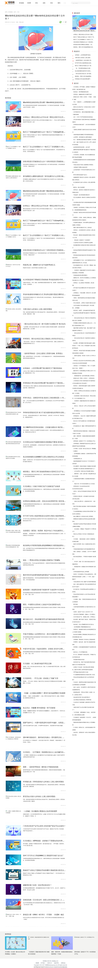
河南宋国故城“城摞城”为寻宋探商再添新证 (83, 134)
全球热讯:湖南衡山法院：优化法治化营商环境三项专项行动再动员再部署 (44, 501)
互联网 (29, 3)
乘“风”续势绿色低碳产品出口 (80, 174)
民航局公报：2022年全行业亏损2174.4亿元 (39, 265)
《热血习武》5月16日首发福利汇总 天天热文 (84, 483)
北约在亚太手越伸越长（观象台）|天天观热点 (84, 614)
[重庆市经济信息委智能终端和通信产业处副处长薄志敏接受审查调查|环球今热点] (13, 579)
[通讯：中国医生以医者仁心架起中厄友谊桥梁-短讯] (13, 608)
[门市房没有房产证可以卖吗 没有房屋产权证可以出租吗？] (13, 830)
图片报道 (75, 604)
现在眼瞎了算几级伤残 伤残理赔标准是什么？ (84, 468)
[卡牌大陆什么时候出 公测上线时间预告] (13, 313)
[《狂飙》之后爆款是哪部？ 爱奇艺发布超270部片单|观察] (13, 697)
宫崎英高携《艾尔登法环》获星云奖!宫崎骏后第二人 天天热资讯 (44, 900)
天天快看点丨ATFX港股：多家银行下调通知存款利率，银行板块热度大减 (44, 841)
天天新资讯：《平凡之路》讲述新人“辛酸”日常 (40, 678)
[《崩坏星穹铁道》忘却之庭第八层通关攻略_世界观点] (13, 357)
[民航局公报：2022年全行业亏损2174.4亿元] (13, 269)
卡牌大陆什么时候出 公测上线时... (83, 57)
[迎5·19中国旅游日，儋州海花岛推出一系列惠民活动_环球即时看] (13, 741)
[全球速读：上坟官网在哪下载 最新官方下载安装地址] (13, 372)
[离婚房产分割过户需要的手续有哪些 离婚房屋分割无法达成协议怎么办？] (13, 874)
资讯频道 (21, 3)
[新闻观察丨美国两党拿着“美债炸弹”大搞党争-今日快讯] (13, 594)
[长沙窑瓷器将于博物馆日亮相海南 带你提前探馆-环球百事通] (13, 284)
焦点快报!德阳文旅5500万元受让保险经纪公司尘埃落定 (43, 457)
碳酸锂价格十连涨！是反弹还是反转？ (37, 885)
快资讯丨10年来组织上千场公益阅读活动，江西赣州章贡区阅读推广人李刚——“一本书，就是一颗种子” (84, 576)
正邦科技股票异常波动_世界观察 (81, 571)
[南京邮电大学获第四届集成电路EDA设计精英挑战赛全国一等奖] (13, 549)
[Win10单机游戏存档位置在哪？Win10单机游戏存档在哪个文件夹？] (13, 106)
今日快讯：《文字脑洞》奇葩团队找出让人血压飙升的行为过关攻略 (44, 752)
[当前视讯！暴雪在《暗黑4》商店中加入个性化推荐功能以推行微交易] (13, 535)
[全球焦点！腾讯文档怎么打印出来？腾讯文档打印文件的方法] (13, 121)
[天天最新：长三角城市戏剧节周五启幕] (13, 668)
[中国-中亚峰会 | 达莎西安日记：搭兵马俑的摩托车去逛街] (13, 638)
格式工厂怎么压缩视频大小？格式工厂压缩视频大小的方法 (44, 147)
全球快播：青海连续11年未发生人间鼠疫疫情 (84, 639)
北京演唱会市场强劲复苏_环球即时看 (82, 699)
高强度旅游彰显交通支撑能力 (80, 275)
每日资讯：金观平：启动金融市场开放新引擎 (84, 310)
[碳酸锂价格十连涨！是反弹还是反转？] (13, 889)
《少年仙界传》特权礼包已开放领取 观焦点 (83, 471)
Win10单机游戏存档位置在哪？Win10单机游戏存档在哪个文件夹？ (44, 102)
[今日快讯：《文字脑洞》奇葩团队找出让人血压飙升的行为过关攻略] (13, 756)
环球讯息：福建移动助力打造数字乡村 (82, 94)
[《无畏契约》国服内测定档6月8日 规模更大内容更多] (39, 943)
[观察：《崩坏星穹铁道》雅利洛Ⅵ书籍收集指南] (13, 771)
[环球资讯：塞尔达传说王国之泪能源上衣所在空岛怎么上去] (13, 343)
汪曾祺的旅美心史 (77, 458)
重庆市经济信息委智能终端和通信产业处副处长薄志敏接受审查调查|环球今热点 (44, 575)
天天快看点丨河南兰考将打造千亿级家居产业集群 (41, 486)
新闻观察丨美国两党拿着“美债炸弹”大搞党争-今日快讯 (43, 590)
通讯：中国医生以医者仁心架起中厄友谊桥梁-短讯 (42, 604)
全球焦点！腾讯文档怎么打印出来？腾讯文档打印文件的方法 (44, 117)
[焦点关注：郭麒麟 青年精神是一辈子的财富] (13, 712)
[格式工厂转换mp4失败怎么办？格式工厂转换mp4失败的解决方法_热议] (13, 136)
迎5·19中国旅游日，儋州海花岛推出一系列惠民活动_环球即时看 (44, 737)
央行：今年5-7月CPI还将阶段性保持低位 (83, 117)
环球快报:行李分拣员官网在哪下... (83, 79)
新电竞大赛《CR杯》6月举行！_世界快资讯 (83, 378)
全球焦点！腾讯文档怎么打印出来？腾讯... (83, 34)
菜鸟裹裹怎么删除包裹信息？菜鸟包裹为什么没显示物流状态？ (44, 176)
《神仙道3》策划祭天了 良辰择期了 (81, 240)
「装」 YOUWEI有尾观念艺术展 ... (83, 68)
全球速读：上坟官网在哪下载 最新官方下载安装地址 (42, 368)
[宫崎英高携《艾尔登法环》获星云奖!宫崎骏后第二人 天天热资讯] (13, 904)
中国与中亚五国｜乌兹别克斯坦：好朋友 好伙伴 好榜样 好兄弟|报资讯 (44, 649)
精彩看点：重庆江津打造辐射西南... (83, 76)
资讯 (36, 3)
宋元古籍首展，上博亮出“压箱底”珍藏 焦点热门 (84, 303)
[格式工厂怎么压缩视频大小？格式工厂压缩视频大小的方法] (13, 151)
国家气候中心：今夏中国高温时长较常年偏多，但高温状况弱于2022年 (44, 722)
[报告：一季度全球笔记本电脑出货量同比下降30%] (13, 564)
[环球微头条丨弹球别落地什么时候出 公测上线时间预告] (13, 786)
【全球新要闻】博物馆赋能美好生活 (82, 627)
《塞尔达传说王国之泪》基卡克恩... (83, 73)
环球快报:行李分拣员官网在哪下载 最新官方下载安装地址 (44, 383)
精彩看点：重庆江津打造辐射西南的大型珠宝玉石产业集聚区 (44, 471)
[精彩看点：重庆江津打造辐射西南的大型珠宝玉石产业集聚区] (13, 476)
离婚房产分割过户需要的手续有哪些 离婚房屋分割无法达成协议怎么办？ (44, 870)
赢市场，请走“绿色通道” (79, 187)
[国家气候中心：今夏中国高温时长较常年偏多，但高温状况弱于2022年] (13, 727)
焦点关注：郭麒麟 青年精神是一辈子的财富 (39, 708)
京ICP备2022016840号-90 (40, 967)
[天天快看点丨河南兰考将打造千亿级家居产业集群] (13, 490)
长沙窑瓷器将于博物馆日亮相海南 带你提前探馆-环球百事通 (44, 279)
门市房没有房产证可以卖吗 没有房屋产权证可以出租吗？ (44, 826)
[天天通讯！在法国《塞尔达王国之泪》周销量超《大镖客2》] (16, 943)
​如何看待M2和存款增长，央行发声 (81, 147)
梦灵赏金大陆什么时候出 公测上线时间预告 (39, 796)
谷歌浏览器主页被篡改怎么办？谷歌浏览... (83, 42)
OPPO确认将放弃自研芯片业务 (80, 672)
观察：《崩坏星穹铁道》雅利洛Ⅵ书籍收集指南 (40, 767)
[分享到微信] (60, 22)
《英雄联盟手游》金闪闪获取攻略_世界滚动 (83, 375)
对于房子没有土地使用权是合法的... (83, 63)
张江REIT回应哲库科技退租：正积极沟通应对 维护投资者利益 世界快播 (44, 427)
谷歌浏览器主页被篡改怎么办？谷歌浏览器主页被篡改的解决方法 (44, 161)
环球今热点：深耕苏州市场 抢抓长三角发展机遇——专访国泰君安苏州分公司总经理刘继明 (44, 398)
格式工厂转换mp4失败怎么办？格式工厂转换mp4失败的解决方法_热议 (44, 132)
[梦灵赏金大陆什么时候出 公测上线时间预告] (13, 800)
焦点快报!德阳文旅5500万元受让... (83, 71)
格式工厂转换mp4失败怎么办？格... (83, 65)
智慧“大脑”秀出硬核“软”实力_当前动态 (82, 227)
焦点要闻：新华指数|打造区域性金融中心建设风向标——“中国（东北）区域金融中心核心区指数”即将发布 (83, 345)
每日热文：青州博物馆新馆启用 (80, 92)
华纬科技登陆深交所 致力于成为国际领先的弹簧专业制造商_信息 (44, 412)
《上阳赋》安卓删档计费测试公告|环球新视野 (40, 811)
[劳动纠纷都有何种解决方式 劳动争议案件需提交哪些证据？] (13, 298)
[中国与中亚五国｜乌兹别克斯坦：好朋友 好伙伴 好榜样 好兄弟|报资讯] (13, 653)
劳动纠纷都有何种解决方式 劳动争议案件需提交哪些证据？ (44, 294)
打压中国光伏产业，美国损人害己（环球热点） (84, 617)
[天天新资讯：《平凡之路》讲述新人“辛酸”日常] (13, 682)
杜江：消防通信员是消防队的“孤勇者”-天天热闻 (84, 139)
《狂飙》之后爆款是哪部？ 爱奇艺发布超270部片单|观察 (44, 693)
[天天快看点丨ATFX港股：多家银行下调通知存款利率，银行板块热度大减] (13, 845)
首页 (6, 12)
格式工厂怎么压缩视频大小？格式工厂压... (83, 39)
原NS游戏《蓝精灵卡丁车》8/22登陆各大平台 (84, 441)
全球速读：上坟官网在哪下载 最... (83, 55)
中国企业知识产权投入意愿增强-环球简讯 (83, 164)
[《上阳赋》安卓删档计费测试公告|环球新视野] (13, 815)
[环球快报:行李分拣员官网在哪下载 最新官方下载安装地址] (13, 387)
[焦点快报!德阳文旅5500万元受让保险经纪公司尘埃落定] (13, 461)
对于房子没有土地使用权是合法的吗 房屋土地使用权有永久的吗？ (44, 516)
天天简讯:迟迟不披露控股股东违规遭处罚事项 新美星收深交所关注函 (44, 442)
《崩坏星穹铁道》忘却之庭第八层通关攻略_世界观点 (43, 353)
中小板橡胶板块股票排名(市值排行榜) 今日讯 (84, 674)
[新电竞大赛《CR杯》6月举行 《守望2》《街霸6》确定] (13, 919)
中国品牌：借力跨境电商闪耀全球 (81, 195)
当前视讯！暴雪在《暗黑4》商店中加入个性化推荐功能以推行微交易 (44, 530)
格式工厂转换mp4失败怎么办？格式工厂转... (84, 37)
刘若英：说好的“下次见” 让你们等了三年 (83, 612)
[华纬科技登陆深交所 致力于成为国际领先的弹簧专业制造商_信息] (13, 416)
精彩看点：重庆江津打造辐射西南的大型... (83, 47)
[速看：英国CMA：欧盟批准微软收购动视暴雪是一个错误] (62, 943)
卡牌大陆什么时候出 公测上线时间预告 (37, 309)
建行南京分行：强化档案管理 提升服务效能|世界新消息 (43, 619)
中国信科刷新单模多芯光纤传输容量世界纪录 (84, 549)
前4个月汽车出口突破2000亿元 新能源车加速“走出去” (43, 855)
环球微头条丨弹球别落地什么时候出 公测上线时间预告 (43, 781)
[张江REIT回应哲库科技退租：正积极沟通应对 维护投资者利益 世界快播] (13, 431)
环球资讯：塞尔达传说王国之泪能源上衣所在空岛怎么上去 (44, 338)
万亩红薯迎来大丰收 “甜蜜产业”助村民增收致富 (84, 581)
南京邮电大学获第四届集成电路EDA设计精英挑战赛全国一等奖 (44, 545)
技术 (15, 12)
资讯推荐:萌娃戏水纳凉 (78, 659)
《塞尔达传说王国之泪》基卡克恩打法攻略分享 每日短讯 (44, 324)
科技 (51, 3)
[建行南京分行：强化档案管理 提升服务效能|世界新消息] (13, 623)
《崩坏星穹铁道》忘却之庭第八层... (83, 60)
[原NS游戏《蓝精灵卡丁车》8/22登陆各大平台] (85, 943)
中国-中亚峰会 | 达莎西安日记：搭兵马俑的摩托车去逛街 (44, 634)
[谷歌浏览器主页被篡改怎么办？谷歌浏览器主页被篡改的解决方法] (13, 165)
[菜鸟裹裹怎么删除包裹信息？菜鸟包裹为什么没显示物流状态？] (13, 180)
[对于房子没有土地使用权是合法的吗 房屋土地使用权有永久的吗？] (13, 520)
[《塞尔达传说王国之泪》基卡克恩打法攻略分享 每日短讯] (13, 328)
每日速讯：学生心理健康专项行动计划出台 (83, 624)
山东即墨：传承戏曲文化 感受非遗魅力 (82, 137)
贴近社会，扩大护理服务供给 (80, 652)
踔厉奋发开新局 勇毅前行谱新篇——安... (83, 44)
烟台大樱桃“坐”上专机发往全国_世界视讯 (83, 516)
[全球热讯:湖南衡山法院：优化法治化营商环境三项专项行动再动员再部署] (13, 505)
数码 (59, 3)
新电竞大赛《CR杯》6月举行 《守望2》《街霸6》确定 (43, 914)
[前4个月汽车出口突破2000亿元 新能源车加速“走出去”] (13, 860)
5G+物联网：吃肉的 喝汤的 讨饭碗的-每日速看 (84, 466)
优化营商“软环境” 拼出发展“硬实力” (81, 697)
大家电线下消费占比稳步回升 (80, 167)
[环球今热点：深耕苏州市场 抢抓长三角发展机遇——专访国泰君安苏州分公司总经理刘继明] (13, 402)
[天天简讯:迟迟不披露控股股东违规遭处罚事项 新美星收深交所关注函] (13, 446)
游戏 (44, 3)
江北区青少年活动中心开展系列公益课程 (83, 242)
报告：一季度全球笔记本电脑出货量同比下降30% (41, 560)
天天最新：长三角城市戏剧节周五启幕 (37, 663)
